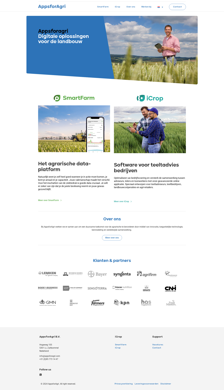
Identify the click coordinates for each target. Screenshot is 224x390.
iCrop (117, 7)
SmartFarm (103, 7)
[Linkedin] (40, 375)
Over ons (130, 7)
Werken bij (146, 7)
